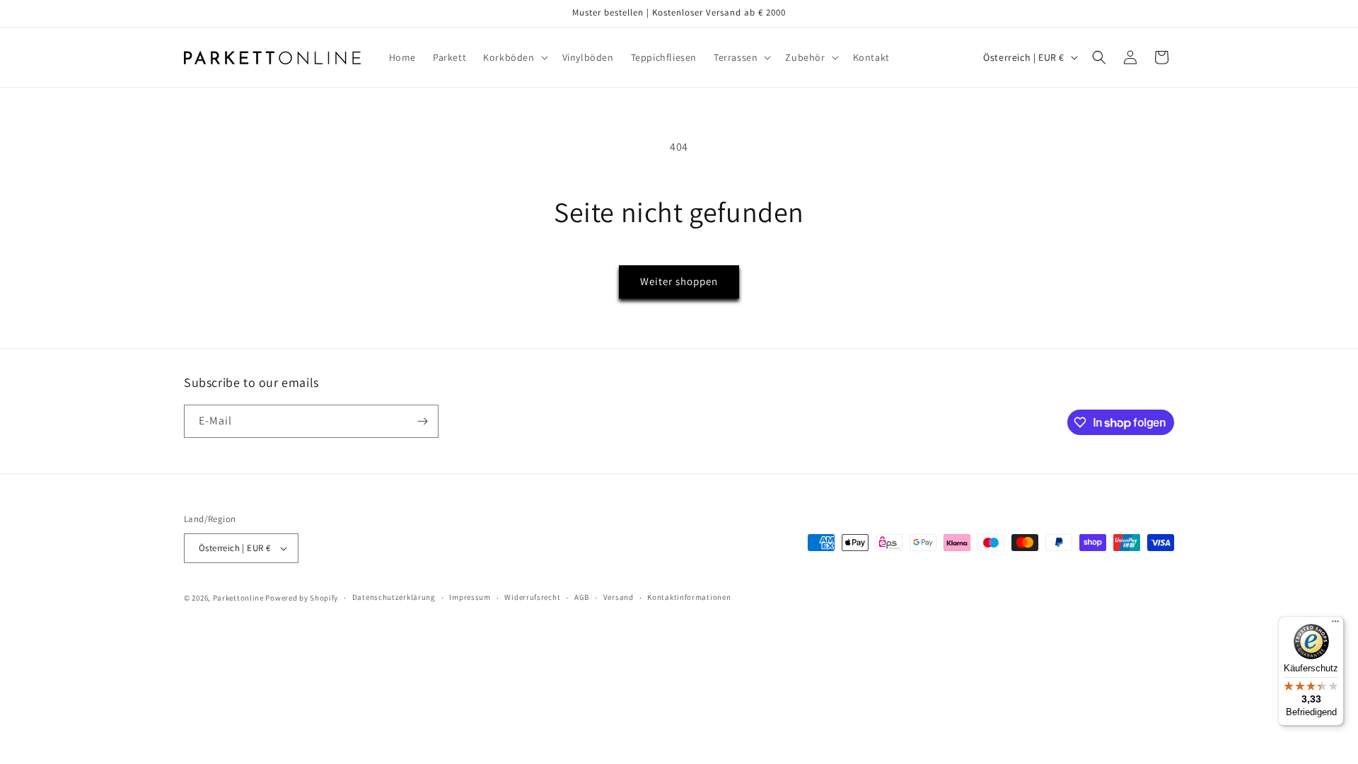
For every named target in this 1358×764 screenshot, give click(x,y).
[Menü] (1335, 624)
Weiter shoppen (679, 281)
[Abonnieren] (422, 421)
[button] (514, 57)
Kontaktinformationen (689, 598)
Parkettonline (238, 598)
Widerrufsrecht (532, 598)
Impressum (469, 598)
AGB (581, 598)
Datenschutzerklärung (394, 598)
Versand (618, 598)
